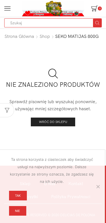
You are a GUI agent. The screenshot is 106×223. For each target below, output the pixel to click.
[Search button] (97, 23)
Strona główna (19, 36)
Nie (17, 211)
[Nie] (98, 186)
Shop (45, 36)
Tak (18, 196)
